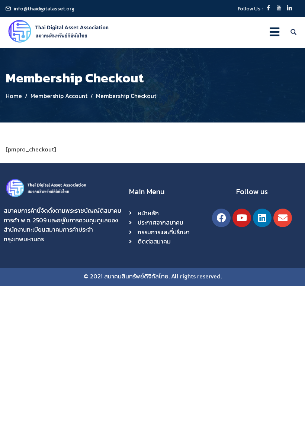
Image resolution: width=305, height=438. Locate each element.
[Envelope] (282, 218)
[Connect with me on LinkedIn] (289, 9)
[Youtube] (241, 218)
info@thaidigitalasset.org (44, 9)
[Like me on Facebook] (268, 9)
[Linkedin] (262, 218)
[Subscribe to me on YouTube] (279, 9)
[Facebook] (221, 218)
